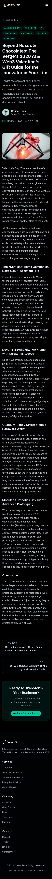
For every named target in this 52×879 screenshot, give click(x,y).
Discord (6, 837)
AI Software (7, 767)
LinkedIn (6, 847)
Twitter (5, 842)
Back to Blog (12, 20)
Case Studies (8, 807)
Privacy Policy (16, 870)
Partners (6, 822)
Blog (4, 812)
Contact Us (7, 851)
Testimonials (8, 817)
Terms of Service (34, 870)
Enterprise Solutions (11, 782)
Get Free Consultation (24, 713)
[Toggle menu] (47, 5)
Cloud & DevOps (10, 787)
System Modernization (13, 777)
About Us (6, 802)
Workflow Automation (12, 772)
